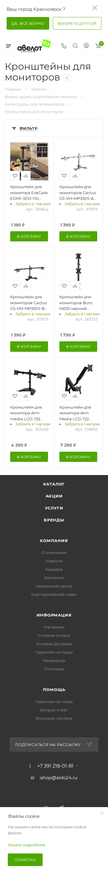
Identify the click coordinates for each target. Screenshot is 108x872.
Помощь (54, 689)
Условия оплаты (54, 635)
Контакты (54, 577)
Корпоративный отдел (54, 594)
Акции (54, 496)
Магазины (54, 627)
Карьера (54, 569)
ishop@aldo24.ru (58, 777)
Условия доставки (54, 643)
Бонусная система (54, 718)
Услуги (54, 508)
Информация (54, 615)
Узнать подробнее (26, 844)
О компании (54, 552)
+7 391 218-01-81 (55, 766)
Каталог (54, 484)
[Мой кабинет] (86, 46)
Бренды (54, 520)
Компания (54, 540)
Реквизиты (54, 660)
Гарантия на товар (54, 652)
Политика (54, 668)
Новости (54, 560)
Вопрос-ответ (54, 709)
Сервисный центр (54, 586)
